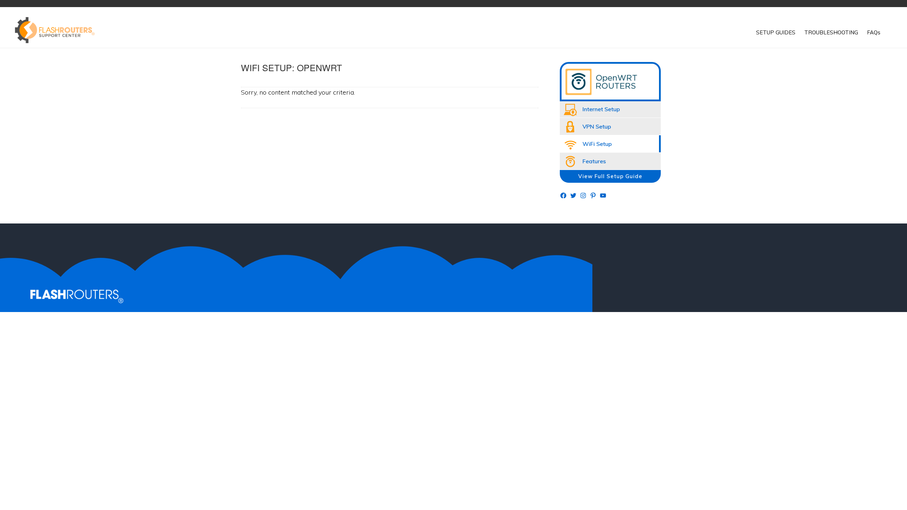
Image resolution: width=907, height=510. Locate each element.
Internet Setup (601, 109)
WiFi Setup (597, 143)
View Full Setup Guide (610, 176)
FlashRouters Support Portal (58, 30)
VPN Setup (596, 126)
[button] (889, 27)
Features (594, 161)
